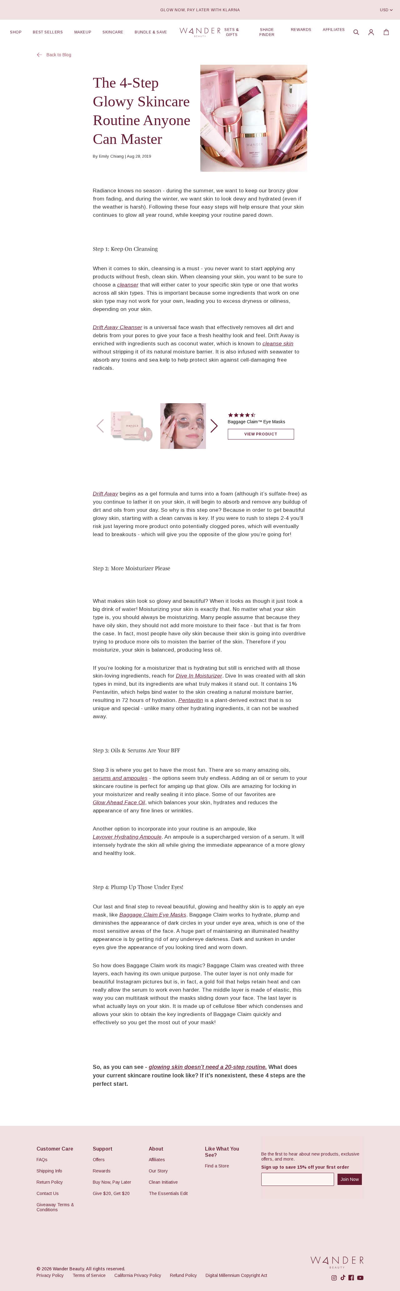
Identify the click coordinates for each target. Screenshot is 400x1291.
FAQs (42, 1159)
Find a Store (217, 1165)
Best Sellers (48, 32)
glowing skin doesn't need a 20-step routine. (208, 1067)
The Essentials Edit (168, 1193)
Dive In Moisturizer (199, 676)
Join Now (350, 1179)
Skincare (112, 32)
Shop (16, 32)
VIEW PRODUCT (261, 434)
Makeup (83, 32)
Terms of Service (89, 1275)
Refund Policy (183, 1275)
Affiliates (334, 30)
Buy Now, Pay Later (112, 1182)
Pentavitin (190, 700)
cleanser (127, 285)
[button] (356, 32)
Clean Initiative (163, 1182)
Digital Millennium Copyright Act (236, 1275)
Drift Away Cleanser (117, 327)
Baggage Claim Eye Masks (152, 915)
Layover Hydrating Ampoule (127, 837)
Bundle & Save (151, 32)
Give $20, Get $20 (111, 1193)
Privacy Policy (50, 1275)
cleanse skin (277, 343)
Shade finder (267, 32)
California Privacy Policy (137, 1275)
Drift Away (105, 493)
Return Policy (50, 1182)
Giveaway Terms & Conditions (55, 1207)
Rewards (301, 30)
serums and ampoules (120, 778)
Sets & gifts (231, 32)
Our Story (158, 1170)
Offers (99, 1159)
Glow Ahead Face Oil (119, 802)
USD (384, 10)
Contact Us (48, 1193)
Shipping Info (49, 1170)
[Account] (371, 32)
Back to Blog (59, 54)
